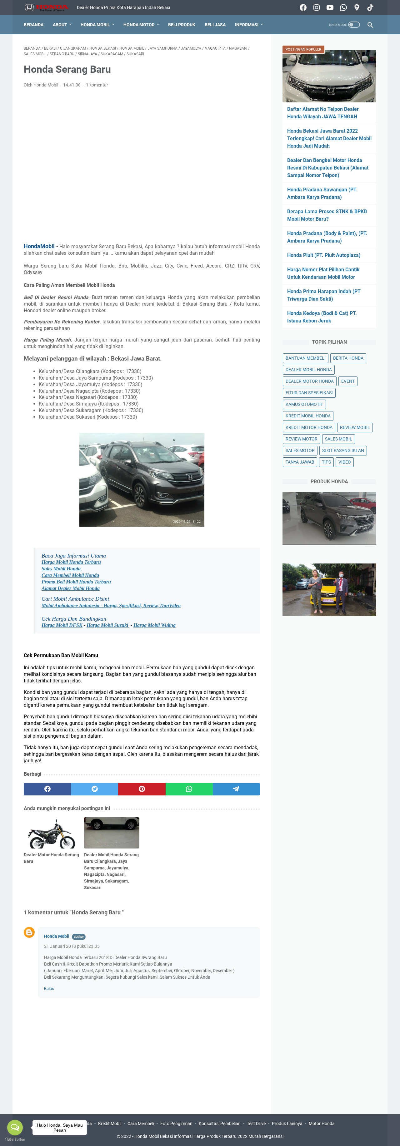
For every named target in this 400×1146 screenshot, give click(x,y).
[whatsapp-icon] (342, 7)
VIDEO (344, 462)
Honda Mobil (95, 24)
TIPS (326, 462)
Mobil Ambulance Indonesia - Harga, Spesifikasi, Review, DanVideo (111, 605)
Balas (49, 988)
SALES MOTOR (300, 450)
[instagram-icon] (315, 7)
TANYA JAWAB (300, 462)
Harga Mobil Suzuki (108, 625)
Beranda (33, 24)
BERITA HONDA (348, 358)
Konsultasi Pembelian (220, 1123)
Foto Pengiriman (176, 1123)
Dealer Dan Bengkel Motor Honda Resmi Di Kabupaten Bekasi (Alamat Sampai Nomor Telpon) (327, 167)
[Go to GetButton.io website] (15, 1140)
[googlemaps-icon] (356, 7)
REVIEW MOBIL (355, 427)
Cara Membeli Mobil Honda (70, 575)
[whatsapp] (189, 789)
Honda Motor (139, 24)
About (60, 24)
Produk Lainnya (287, 1123)
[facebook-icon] (302, 7)
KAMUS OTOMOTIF (304, 404)
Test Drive (256, 1123)
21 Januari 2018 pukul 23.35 (72, 946)
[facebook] (47, 789)
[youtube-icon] (329, 7)
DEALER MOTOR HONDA (310, 381)
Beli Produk (181, 24)
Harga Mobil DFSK (62, 625)
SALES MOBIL (338, 438)
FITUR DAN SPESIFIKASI (309, 392)
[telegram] (236, 789)
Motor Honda (322, 1123)
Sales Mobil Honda (61, 568)
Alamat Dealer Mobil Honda (71, 588)
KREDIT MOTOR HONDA (309, 427)
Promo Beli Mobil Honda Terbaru (76, 581)
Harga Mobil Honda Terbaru (71, 562)
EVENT (348, 381)
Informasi (246, 24)
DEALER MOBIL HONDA (309, 369)
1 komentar (97, 84)
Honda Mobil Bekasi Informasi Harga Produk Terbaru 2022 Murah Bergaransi (208, 1136)
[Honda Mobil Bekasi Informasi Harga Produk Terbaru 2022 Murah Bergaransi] (50, 7)
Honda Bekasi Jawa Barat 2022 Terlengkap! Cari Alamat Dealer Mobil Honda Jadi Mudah (329, 138)
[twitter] (94, 789)
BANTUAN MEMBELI (306, 358)
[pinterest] (141, 789)
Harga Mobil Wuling (154, 625)
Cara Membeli (141, 1123)
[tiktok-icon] (369, 7)
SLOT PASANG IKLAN (343, 450)
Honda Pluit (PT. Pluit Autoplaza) (324, 255)
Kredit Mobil (109, 1123)
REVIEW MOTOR (302, 438)
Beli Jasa (215, 24)
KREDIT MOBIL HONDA (308, 415)
